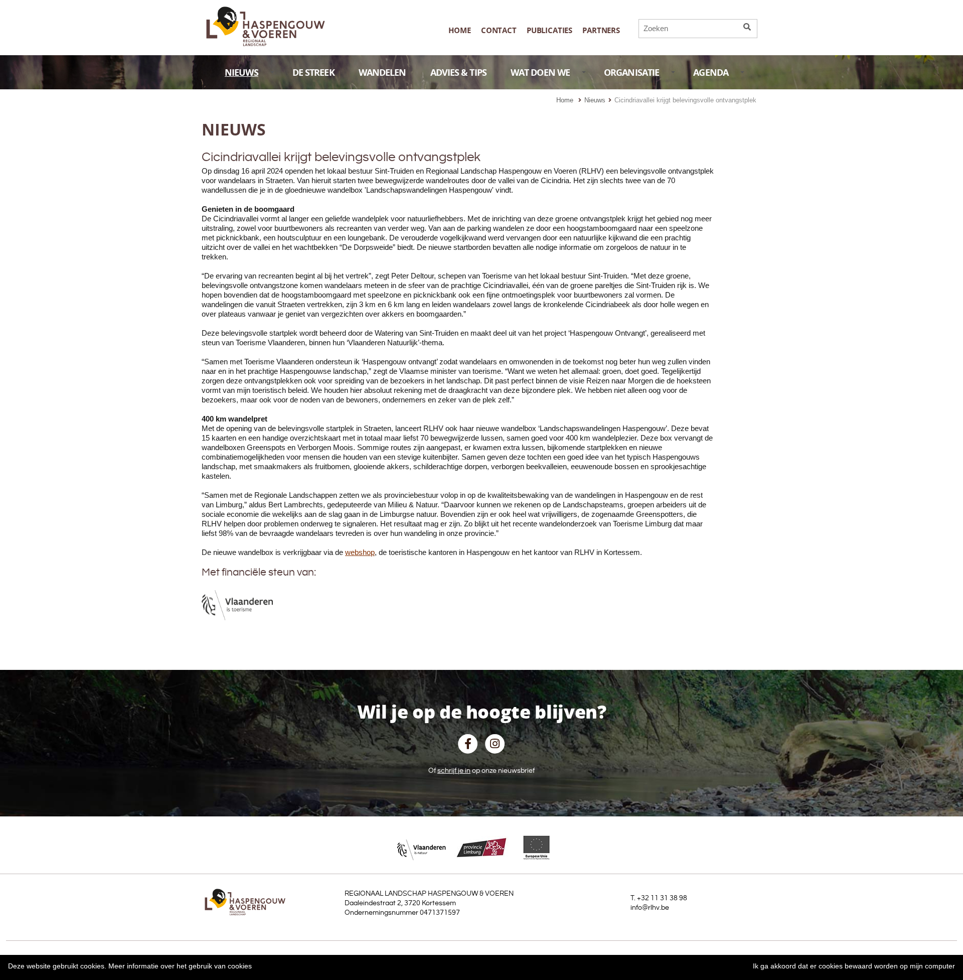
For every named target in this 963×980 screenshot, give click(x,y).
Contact (499, 30)
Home (459, 30)
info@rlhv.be (649, 907)
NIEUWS (241, 72)
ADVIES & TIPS (458, 72)
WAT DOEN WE (540, 72)
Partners (601, 30)
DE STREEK (313, 72)
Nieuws (594, 100)
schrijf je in (453, 770)
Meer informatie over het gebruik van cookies (180, 966)
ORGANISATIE (631, 72)
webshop (360, 552)
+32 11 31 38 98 (662, 898)
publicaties (549, 30)
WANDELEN (382, 72)
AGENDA (710, 72)
